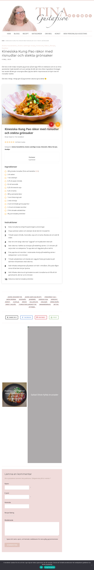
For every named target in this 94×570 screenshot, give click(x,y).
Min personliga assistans (75, 34)
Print (55, 317)
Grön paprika (11, 299)
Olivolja (16, 302)
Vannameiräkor (44, 304)
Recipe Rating (9, 513)
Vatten (56, 304)
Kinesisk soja (43, 299)
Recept (26, 34)
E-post (7, 493)
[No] (92, 565)
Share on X (13, 317)
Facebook (27, 317)
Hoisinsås (22, 299)
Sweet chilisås (11, 304)
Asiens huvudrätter (9, 46)
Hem (9, 34)
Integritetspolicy (49, 567)
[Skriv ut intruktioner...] (57, 124)
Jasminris (32, 299)
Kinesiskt (40, 46)
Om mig (48, 34)
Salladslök (34, 302)
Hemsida (8, 502)
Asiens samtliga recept (26, 46)
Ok (41, 567)
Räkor (47, 46)
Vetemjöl (32, 307)
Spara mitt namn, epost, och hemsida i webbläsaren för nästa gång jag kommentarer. (32, 539)
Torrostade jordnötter (27, 304)
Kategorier (37, 34)
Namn (7, 484)
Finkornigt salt (50, 297)
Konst (57, 34)
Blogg (17, 34)
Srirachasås (54, 302)
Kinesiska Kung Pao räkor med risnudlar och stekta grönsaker (27, 53)
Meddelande (9, 520)
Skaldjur (5, 48)
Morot (7, 302)
